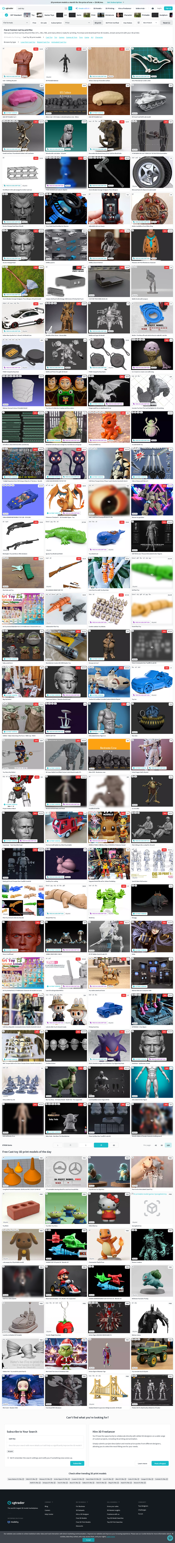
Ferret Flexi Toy (136, 626)
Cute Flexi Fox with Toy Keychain (99, 590)
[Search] (70, 8)
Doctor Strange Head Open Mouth (13, 226)
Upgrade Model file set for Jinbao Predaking (102, 881)
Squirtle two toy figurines (96, 1189)
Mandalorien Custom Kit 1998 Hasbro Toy (58, 663)
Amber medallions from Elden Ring (142, 226)
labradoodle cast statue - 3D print (56, 153)
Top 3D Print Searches (114, 1522)
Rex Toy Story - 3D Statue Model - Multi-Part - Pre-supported (64, 1100)
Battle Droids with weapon (140, 299)
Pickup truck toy (94, 1027)
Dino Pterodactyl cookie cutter (141, 80)
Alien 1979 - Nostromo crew (97, 772)
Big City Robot (7, 699)
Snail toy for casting (52, 881)
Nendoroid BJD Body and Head (55, 808)
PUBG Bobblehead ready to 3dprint (56, 190)
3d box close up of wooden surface (99, 80)
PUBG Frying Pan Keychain (11, 372)
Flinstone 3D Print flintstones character (144, 262)
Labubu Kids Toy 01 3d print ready (56, 1027)
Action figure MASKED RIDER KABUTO (100, 1335)
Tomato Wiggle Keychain (53, 1335)
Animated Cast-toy (58, 42)
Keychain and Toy (8, 590)
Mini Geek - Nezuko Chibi (10, 1408)
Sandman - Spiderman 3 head (141, 1063)
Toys (81, 37)
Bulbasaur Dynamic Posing (140, 1298)
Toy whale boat (93, 554)
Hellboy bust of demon (96, 262)
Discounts (79, 1526)
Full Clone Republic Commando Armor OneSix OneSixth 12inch (22, 1027)
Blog (46, 1506)
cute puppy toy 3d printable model (13, 1262)
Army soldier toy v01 (9, 1100)
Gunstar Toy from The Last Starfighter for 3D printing (148, 408)
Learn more (111, 1536)
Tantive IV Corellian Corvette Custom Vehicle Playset (104, 699)
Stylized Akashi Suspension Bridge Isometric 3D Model (105, 1408)
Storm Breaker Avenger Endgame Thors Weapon (103, 190)
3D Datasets (80, 1510)
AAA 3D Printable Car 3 (9, 117)
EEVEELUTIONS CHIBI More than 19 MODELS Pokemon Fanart (107, 845)
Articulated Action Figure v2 (97, 736)
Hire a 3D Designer (82, 1514)
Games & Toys (71, 37)
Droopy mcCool (93, 663)
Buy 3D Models (81, 1502)
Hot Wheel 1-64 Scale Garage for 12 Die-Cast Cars (17, 190)
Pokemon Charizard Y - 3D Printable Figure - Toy (60, 517)
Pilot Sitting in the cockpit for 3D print (143, 845)
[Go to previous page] (70, 1145)
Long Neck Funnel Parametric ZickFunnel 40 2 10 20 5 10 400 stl (21, 1189)
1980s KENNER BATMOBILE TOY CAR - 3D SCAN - (17, 517)
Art (92, 37)
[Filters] (138, 22)
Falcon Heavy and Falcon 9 (140, 481)
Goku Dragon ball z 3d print (140, 772)
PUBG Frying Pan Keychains (97, 372)
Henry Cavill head (8, 954)
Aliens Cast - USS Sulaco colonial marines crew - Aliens (62, 117)
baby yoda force (8, 663)
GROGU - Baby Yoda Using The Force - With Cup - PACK (19, 736)
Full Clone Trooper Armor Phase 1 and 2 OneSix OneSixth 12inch (108, 481)
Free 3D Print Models (83, 1522)
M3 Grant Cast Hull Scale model (141, 117)
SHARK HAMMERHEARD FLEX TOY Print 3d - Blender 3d (105, 1298)
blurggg (134, 918)
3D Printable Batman (52, 80)
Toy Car (134, 699)
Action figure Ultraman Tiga (97, 1371)
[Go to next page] (101, 1145)
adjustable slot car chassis (97, 226)
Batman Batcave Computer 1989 (141, 990)
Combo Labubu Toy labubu (97, 626)
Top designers (143, 1506)
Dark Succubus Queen (9, 1298)
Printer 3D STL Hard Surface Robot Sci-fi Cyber (146, 1408)
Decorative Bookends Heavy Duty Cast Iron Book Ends (105, 153)
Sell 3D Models (112, 1502)
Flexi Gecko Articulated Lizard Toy (142, 1189)
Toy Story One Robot (9, 772)
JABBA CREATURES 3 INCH (54, 954)
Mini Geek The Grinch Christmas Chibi (57, 1371)
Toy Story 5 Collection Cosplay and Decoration (60, 408)
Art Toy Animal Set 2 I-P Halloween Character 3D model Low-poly (22, 990)
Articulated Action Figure (139, 1100)
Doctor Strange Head (9, 262)
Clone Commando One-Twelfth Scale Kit (144, 663)
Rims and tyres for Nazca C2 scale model (144, 190)
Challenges (142, 1510)
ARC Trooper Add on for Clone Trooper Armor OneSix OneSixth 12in (23, 1063)
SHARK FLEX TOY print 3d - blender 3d (57, 1262)
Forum (140, 1514)
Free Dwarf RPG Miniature (53, 1408)
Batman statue (136, 1335)
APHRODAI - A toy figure (139, 1027)
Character (99, 37)
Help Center (49, 1514)
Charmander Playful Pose (96, 1262)
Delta (133, 954)
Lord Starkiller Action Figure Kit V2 (99, 1100)
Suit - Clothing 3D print (10, 80)
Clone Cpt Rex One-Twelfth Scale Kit (100, 1136)
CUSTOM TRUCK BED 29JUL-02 (98, 299)
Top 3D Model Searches (115, 1518)
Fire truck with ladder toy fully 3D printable (59, 845)
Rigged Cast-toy (43, 42)
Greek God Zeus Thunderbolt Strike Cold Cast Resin (18, 153)
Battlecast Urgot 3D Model (97, 335)
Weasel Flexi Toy (51, 918)
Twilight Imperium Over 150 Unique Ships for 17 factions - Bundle (22, 481)
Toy (55, 37)
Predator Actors (50, 1063)
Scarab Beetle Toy (137, 444)
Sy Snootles (135, 808)
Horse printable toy (94, 444)
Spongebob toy (136, 1226)
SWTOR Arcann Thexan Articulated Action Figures (147, 554)
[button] (66, 8)
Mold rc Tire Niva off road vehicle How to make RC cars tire (149, 335)
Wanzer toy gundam (138, 517)
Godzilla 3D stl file (94, 808)
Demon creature (137, 1262)
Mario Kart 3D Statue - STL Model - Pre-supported (60, 1298)
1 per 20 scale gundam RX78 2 (54, 990)
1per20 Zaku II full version (139, 881)
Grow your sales (112, 1506)
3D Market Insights (113, 1510)
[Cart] (153, 8)
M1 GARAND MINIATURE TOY (54, 590)
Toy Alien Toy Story (52, 1226)
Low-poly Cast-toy (28, 42)
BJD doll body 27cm (9, 1136)
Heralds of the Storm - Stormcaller (56, 335)
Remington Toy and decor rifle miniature (15, 554)
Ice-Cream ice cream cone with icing (143, 372)
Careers (47, 1510)
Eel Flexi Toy (135, 590)
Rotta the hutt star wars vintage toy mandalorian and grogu (63, 444)
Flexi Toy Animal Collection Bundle (13, 918)
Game (87, 37)
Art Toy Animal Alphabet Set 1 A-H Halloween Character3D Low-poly (23, 626)
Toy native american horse (97, 990)
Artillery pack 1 (50, 262)
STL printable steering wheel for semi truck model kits (62, 1189)
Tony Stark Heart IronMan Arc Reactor (57, 226)
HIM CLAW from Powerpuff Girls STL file (101, 517)
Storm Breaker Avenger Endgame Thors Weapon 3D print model (22, 299)
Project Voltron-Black (9, 808)
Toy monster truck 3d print (140, 1371)
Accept (88, 1540)
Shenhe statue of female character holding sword (147, 1136)
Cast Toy (49, 37)
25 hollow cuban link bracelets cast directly (16, 444)
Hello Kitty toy (93, 1226)
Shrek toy (92, 918)
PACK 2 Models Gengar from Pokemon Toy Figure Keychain (106, 1063)
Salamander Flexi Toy (52, 626)
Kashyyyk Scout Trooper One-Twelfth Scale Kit (17, 881)
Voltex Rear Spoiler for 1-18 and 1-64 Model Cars (17, 335)
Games (61, 37)
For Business (80, 1506)
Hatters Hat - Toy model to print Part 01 (14, 1371)
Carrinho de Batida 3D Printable (12, 1335)
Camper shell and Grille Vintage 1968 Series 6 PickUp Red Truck (64, 299)
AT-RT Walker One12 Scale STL (98, 954)
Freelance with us (113, 1514)
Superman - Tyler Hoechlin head (12, 845)
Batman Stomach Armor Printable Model (15, 408)
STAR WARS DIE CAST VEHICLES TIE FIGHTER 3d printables (149, 153)
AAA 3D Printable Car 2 (95, 117)
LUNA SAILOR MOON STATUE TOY (56, 481)
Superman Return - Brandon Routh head (58, 699)
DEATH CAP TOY (50, 736)
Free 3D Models (81, 1518)
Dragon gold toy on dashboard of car (100, 408)
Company (48, 1502)
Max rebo (135, 736)
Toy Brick (5, 1226)
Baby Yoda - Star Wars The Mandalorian (57, 1136)
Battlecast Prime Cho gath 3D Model (56, 372)
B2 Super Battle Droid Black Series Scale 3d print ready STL (63, 772)
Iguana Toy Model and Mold (54, 554)
